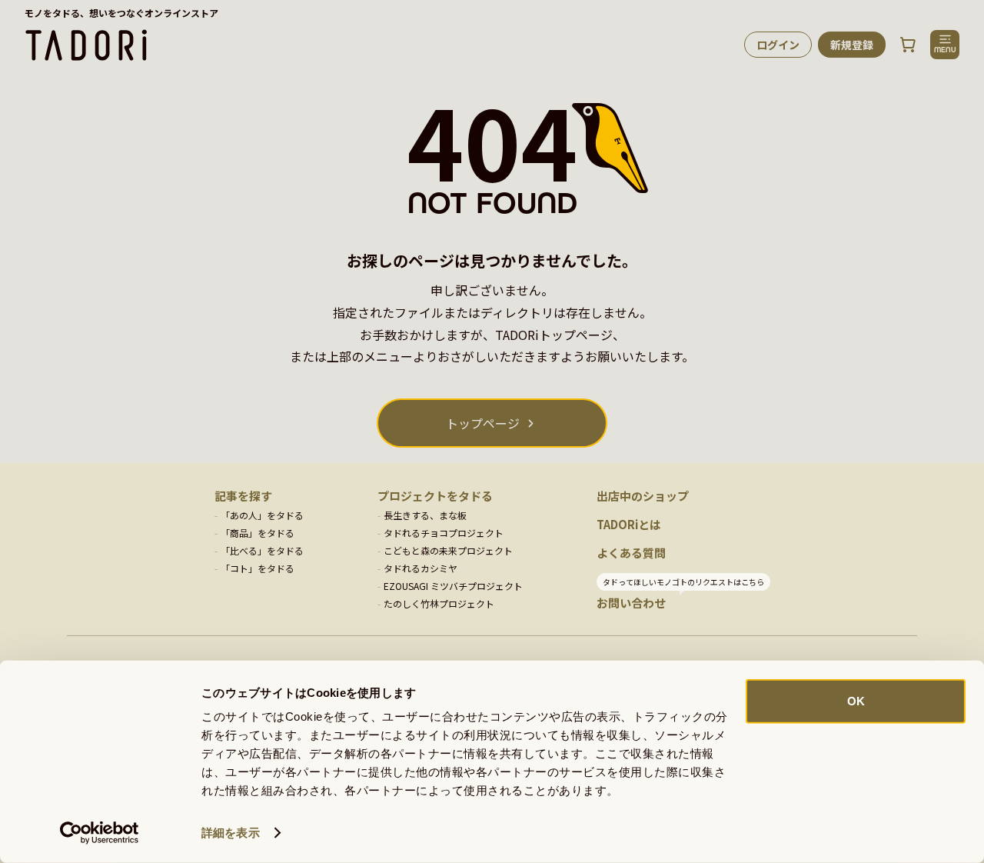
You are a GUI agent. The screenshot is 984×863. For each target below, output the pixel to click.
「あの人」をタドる (262, 514)
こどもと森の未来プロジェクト (448, 550)
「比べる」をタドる (262, 550)
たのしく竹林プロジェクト (439, 603)
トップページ (483, 423)
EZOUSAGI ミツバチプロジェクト (453, 585)
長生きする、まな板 (425, 514)
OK (856, 701)
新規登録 (851, 44)
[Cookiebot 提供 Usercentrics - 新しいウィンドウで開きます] (99, 833)
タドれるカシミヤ (420, 568)
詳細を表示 (230, 832)
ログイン (778, 44)
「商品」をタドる (257, 532)
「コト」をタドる (257, 568)
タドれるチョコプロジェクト (444, 532)
